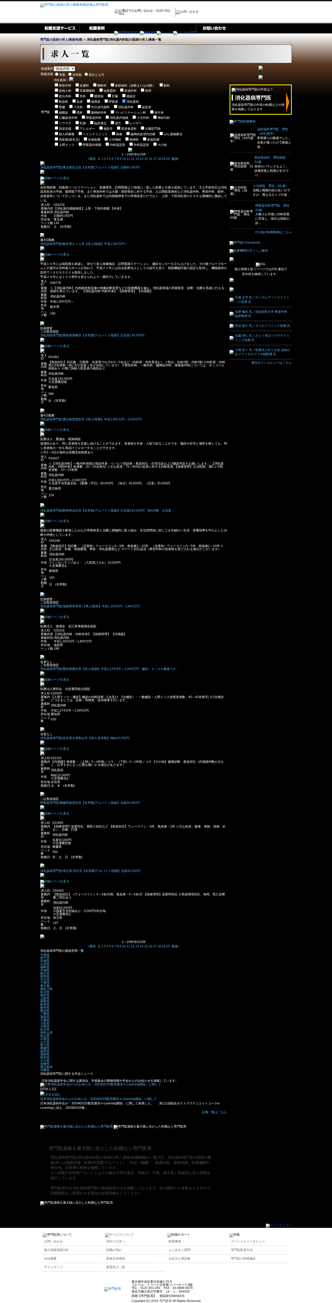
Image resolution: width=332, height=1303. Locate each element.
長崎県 (45, 1054)
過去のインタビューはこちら (271, 362)
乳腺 (83, 123)
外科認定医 (141, 145)
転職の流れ (114, 1250)
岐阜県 (45, 1004)
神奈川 (143, 1173)
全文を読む (52, 1094)
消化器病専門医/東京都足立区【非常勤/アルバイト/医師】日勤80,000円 (90, 167)
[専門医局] (112, 1289)
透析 (80, 112)
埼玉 (166, 1173)
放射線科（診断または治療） (135, 85)
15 (146, 159)
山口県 (45, 1042)
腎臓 (62, 107)
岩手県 (45, 958)
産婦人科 (65, 91)
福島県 (45, 967)
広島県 (45, 1039)
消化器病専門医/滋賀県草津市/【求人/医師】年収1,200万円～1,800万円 (90, 606)
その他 (162, 145)
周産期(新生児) (69, 139)
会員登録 (108, 1193)
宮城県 (45, 961)
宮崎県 (45, 1064)
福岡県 (45, 1051)
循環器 (95, 101)
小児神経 (115, 139)
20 (168, 159)
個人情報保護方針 (56, 1250)
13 (137, 159)
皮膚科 (84, 85)
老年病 (159, 112)
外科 (83, 96)
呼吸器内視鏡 (92, 145)
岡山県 (45, 1036)
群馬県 (45, 976)
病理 (148, 91)
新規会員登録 (115, 1258)
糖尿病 (98, 96)
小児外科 (143, 118)
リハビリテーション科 (130, 112)
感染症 (131, 96)
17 (155, 159)
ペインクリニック (95, 134)
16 (150, 159)
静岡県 (45, 1007)
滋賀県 (45, 1017)
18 (159, 159)
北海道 (45, 954)
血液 (80, 101)
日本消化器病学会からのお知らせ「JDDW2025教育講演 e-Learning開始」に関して (98, 1099)
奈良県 (45, 1029)
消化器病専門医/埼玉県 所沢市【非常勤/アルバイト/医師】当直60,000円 (90, 871)
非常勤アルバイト (83, 1173)
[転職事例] (96, 32)
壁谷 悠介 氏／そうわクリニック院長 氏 (262, 326)
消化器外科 (126, 107)
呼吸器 (113, 101)
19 (163, 159)
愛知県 (45, 1011)
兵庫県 (45, 1026)
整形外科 (65, 85)
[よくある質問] (184, 32)
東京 (130, 1173)
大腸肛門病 (153, 129)
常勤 (61, 1173)
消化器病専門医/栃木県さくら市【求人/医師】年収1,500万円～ (84, 244)
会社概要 (50, 1258)
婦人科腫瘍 (66, 134)
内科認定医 (117, 145)
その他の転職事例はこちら (273, 232)
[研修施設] (148, 32)
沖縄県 (45, 1070)
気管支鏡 (65, 129)
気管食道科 (129, 129)
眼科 (167, 85)
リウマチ (65, 123)
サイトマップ (53, 1267)
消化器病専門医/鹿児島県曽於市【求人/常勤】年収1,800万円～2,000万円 (91, 419)
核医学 (108, 129)
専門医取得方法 (242, 1250)
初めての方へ (115, 1241)
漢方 (118, 123)
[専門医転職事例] (242, 121)
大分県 (45, 1061)
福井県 (45, 995)
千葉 (156, 1173)
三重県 (45, 1014)
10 (124, 159)
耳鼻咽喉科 (87, 91)
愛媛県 (45, 1048)
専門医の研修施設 (243, 1258)
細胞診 (63, 112)
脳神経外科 (99, 112)
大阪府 (45, 1023)
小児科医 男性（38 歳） (270, 186)
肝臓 (115, 96)
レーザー (135, 123)
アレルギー (87, 129)
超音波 (146, 107)
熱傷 (119, 134)
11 (128, 159)
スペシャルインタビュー (248, 1241)
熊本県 (45, 1057)
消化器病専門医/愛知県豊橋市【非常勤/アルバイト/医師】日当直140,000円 (92, 335)
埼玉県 (45, 979)
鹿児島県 (46, 1067)
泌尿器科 (109, 91)
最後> (175, 159)
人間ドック (66, 145)
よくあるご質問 (179, 1250)
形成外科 (130, 91)
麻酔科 (102, 85)
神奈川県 (46, 989)
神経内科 (163, 118)
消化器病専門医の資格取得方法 (97, 1188)
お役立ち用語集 (179, 1258)
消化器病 (132, 101)
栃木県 (45, 973)
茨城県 (45, 970)
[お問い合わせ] (213, 32)
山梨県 (45, 998)
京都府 (45, 1020)
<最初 (92, 159)
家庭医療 (153, 139)
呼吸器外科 (93, 118)
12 (133, 159)
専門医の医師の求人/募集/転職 (61, 39)
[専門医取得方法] (127, 32)
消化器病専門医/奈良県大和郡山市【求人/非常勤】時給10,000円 (84, 738)
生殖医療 (94, 139)
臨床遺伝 (100, 123)
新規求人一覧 (115, 1267)
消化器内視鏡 (119, 118)
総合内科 (65, 96)
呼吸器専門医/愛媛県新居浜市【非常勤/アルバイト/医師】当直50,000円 (90, 803)
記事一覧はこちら (214, 1112)
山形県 (45, 964)
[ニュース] (165, 32)
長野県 (45, 1001)
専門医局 (58, 1188)
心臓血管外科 (68, 118)
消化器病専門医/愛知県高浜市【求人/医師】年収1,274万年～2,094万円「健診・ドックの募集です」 (109, 669)
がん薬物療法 (173, 134)
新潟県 (45, 992)
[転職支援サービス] (59, 32)
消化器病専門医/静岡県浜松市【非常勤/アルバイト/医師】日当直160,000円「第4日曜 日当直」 (107, 510)
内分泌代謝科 (100, 107)
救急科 (63, 101)
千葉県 (45, 983)
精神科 (134, 139)
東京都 (45, 986)
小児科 (78, 107)
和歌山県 (46, 1032)
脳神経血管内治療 (142, 134)
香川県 (45, 1045)
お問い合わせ (53, 1241)
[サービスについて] (119, 1234)
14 (141, 159)
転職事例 (175, 1241)
